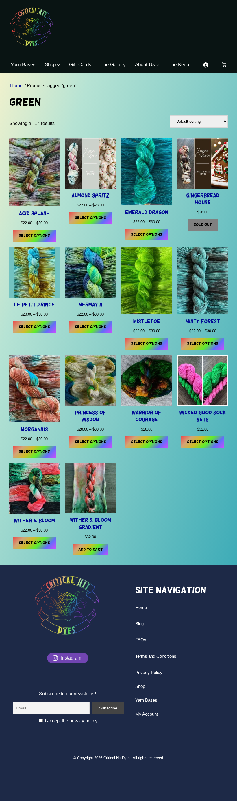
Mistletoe (146, 321)
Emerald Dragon (146, 212)
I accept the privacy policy (70, 720)
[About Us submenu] (157, 64)
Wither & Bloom (34, 521)
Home (16, 85)
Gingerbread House (202, 199)
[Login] (206, 65)
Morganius (34, 429)
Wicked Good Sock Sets (202, 416)
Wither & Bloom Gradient (90, 523)
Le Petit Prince (34, 305)
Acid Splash (34, 213)
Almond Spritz (90, 195)
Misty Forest (203, 321)
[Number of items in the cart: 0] (224, 65)
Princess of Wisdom (90, 416)
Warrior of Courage (146, 416)
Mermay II (90, 305)
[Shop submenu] (58, 64)
